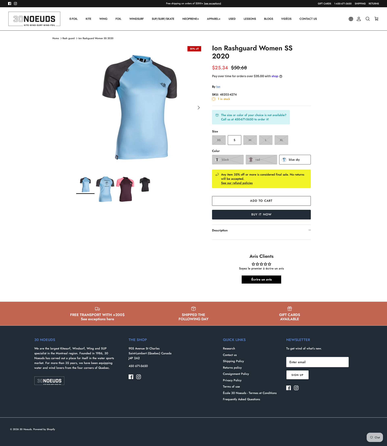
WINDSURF (136, 19)
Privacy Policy (232, 380)
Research (229, 348)
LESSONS (250, 19)
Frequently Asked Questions (241, 399)
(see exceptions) (212, 3)
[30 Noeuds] (34, 19)
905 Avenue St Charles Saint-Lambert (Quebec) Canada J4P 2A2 (150, 353)
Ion (218, 86)
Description (220, 230)
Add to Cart (261, 201)
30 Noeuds (26, 429)
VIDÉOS (286, 19)
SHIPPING (360, 3)
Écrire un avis (261, 279)
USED (232, 19)
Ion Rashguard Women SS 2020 (95, 38)
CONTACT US (308, 19)
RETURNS (374, 3)
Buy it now (261, 214)
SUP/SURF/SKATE (163, 19)
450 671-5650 (138, 366)
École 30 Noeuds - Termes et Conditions (250, 393)
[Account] (358, 19)
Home (55, 38)
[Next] (198, 107)
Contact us (230, 355)
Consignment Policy (236, 374)
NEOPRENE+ (190, 19)
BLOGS (268, 19)
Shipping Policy (233, 361)
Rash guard (68, 38)
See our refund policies (237, 183)
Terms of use (231, 386)
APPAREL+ (214, 19)
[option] (139, 107)
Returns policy (232, 367)
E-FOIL (74, 19)
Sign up (297, 375)
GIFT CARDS (324, 3)
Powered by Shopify (44, 429)
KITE (88, 19)
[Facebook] (9, 3)
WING (103, 19)
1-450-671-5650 (343, 3)
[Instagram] (15, 3)
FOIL (118, 19)
